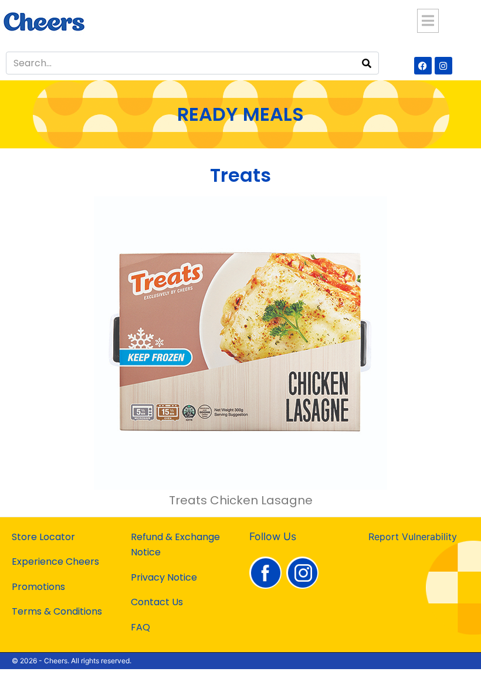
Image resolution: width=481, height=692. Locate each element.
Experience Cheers (55, 561)
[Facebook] (423, 65)
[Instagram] (443, 65)
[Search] (366, 63)
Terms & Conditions (57, 611)
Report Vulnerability (412, 536)
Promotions (38, 586)
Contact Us (157, 602)
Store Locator (43, 537)
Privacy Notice (164, 577)
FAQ (140, 627)
